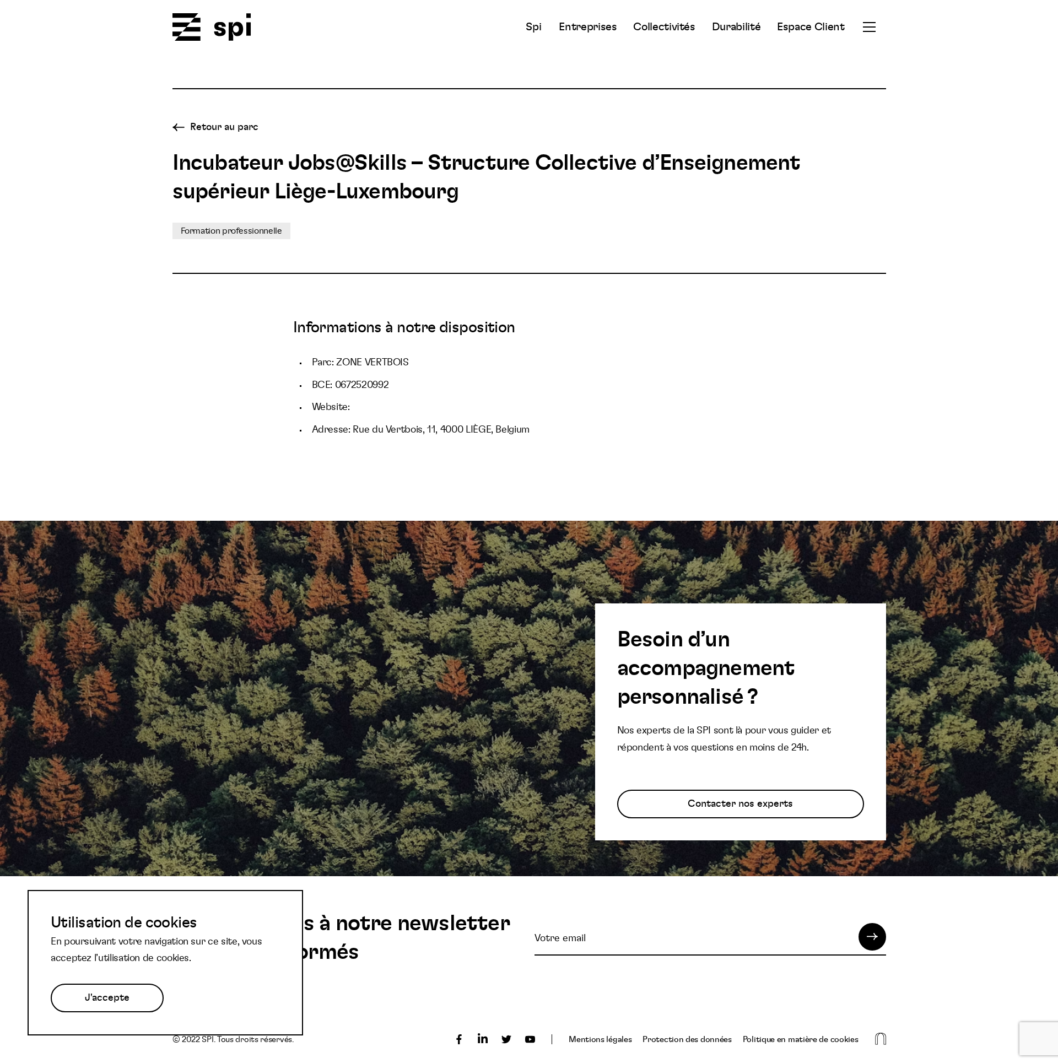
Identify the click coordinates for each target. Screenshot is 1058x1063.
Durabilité (736, 27)
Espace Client (810, 27)
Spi (533, 27)
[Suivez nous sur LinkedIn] (483, 1039)
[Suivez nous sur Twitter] (506, 1039)
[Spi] (211, 27)
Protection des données (687, 1039)
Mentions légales (600, 1039)
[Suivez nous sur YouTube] (530, 1039)
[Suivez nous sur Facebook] (459, 1039)
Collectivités (664, 27)
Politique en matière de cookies (801, 1039)
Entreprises (588, 27)
